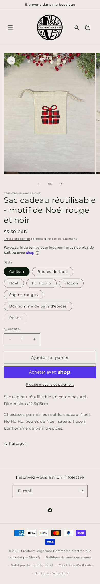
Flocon (71, 283)
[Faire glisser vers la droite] (61, 183)
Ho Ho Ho (41, 283)
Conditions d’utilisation (76, 565)
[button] (10, 27)
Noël (13, 283)
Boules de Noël (52, 271)
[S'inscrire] (81, 491)
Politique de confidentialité (32, 565)
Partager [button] (17, 443)
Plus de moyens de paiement (50, 384)
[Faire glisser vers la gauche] (38, 183)
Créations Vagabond (36, 551)
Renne (18, 318)
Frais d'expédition (17, 238)
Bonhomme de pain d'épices (38, 306)
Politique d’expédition (52, 573)
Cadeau (16, 271)
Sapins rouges (23, 294)
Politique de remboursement (68, 557)
